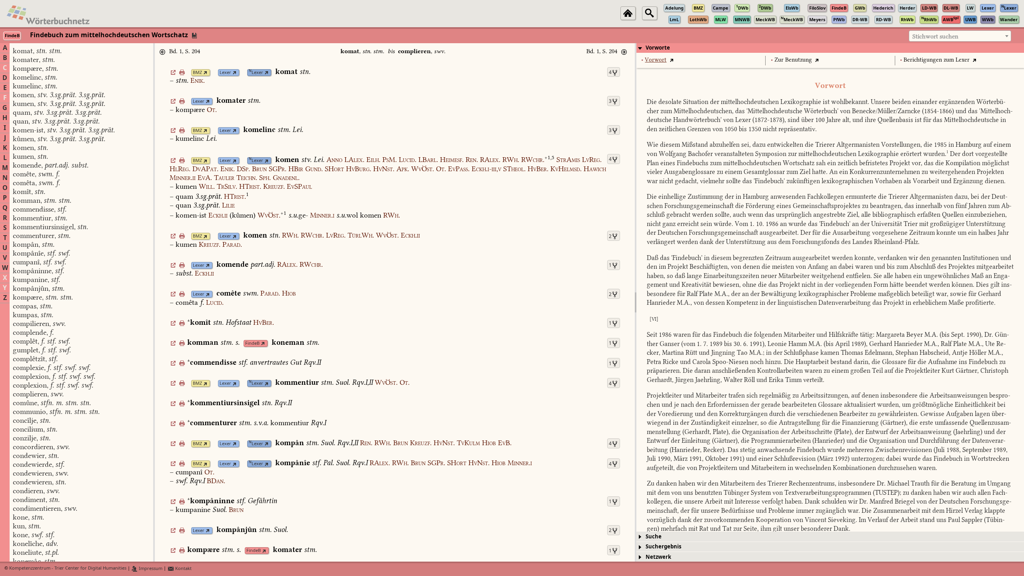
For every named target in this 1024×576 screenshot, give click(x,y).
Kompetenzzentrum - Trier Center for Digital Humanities (67, 569)
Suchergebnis (663, 546)
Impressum (150, 569)
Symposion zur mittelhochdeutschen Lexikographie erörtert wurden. (851, 154)
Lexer (225, 73)
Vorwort (655, 59)
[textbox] (960, 36)
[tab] (830, 48)
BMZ (197, 73)
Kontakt (183, 569)
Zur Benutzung (793, 59)
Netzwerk (658, 557)
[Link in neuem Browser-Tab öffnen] (205, 73)
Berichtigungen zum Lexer (937, 59)
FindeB (252, 343)
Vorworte (658, 48)
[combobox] (960, 36)
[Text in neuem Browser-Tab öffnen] (671, 59)
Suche (654, 536)
